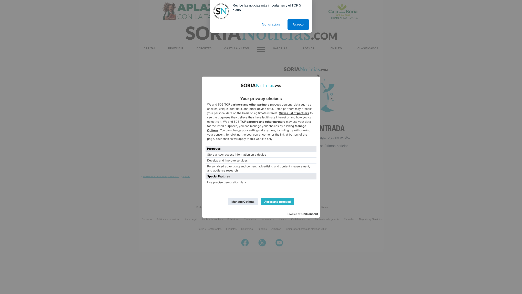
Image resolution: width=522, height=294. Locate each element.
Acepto (298, 24)
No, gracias (271, 24)
